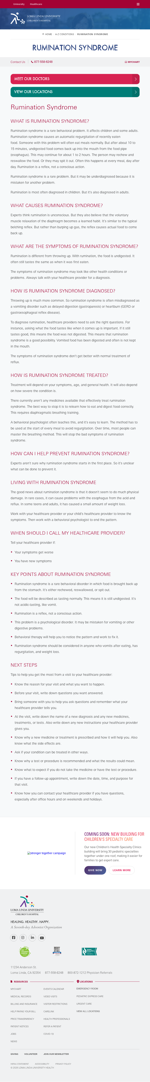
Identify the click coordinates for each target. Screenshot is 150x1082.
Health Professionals (57, 1019)
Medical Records (21, 996)
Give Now (95, 870)
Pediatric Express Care (89, 996)
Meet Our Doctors (31, 79)
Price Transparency (22, 1019)
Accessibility (42, 1064)
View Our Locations (33, 92)
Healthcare (36, 4)
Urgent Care (84, 1003)
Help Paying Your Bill (23, 1011)
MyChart (133, 62)
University (19, 4)
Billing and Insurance (24, 1004)
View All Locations (88, 1011)
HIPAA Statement (20, 1064)
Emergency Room (87, 988)
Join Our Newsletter (56, 1054)
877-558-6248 (54, 972)
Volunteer (30, 1054)
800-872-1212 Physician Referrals (90, 972)
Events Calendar (54, 989)
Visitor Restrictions (55, 1004)
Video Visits (50, 996)
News (14, 1041)
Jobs (13, 1034)
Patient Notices (20, 1026)
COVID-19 (49, 1034)
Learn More (122, 870)
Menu (138, 4)
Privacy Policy (63, 1064)
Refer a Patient (52, 1026)
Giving (14, 1054)
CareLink (49, 1011)
